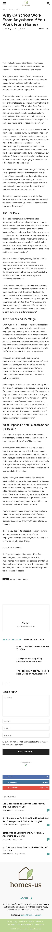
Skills (18, 9)
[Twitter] (10, 593)
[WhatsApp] (22, 593)
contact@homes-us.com (31, 915)
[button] (4, 3)
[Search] (48, 3)
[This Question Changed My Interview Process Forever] (9, 661)
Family (11, 9)
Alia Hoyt (8, 29)
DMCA (31, 922)
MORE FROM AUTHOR (33, 639)
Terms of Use (40, 924)
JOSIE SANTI (7, 839)
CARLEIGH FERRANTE (10, 825)
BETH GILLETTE (8, 810)
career (12, 579)
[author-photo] (26, 619)
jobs (19, 579)
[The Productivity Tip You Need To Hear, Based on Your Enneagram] (9, 673)
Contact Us (23, 922)
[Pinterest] (16, 593)
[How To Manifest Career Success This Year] (9, 649)
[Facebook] (5, 593)
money (25, 579)
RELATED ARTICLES (12, 639)
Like (46, 777)
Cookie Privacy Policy (25, 924)
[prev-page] (4, 683)
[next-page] (8, 683)
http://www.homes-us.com (26, 626)
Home (5, 9)
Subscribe (44, 788)
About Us (39, 922)
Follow (45, 782)
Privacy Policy (12, 922)
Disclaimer (11, 924)
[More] (28, 593)
